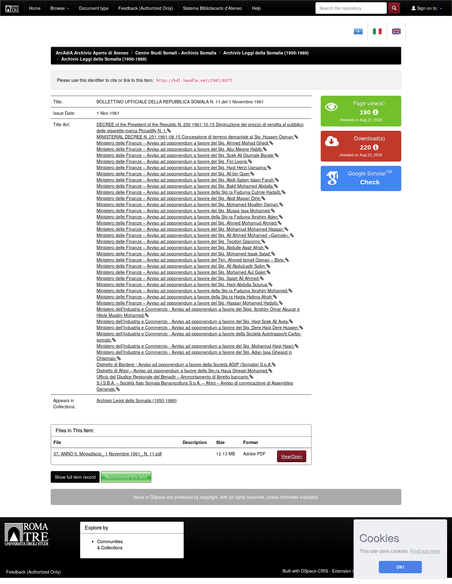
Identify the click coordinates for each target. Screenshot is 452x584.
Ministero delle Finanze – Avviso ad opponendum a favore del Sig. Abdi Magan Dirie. (179, 198)
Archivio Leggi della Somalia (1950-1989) (266, 53)
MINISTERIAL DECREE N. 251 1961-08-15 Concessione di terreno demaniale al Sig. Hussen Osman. (195, 137)
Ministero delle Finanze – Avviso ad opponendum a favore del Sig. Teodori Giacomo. (179, 241)
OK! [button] (400, 567)
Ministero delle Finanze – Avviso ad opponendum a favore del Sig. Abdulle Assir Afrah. (181, 247)
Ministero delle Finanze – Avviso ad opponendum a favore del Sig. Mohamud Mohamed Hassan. (190, 229)
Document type (94, 8)
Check (370, 182)
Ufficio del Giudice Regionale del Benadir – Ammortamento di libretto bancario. (173, 377)
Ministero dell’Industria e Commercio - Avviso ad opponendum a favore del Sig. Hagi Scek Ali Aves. (193, 321)
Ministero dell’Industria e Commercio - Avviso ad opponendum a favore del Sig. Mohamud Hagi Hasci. (196, 346)
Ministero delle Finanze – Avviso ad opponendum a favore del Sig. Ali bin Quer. (173, 173)
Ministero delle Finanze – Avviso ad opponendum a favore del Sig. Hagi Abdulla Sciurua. (182, 284)
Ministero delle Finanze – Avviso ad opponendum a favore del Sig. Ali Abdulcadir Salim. (181, 266)
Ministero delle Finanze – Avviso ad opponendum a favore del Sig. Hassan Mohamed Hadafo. (188, 303)
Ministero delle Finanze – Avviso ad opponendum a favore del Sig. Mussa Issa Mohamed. (184, 210)
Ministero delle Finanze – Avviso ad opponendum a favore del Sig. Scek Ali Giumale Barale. (186, 155)
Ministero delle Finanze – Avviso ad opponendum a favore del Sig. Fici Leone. (172, 161)
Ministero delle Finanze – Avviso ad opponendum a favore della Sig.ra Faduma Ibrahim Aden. (188, 217)
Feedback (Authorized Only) (145, 8)
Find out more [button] (425, 551)
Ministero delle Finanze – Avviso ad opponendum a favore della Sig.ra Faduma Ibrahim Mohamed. (192, 290)
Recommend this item (126, 477)
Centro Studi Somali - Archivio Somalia (175, 53)
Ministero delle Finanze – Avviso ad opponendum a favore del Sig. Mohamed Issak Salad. (184, 253)
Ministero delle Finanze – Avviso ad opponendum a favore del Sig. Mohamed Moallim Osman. (188, 204)
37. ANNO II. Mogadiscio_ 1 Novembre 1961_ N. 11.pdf (108, 453)
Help (256, 8)
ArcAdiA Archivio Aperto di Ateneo (92, 53)
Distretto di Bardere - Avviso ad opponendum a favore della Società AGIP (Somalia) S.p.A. (184, 364)
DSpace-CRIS (314, 571)
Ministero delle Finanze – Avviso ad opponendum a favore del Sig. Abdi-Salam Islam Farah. (186, 180)
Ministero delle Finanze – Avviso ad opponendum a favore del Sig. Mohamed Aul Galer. (182, 272)
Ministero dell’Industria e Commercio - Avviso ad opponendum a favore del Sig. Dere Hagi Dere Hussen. (198, 327)
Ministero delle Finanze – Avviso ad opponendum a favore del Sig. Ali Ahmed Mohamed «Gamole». (193, 235)
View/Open (291, 456)
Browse (58, 8)
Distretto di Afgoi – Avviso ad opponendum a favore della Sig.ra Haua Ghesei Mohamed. (182, 370)
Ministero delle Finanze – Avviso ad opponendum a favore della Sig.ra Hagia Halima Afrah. (185, 297)
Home (35, 8)
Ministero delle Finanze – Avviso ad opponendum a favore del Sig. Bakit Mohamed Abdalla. (185, 186)
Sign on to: (427, 8)
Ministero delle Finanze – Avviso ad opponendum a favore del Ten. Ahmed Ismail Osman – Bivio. (191, 260)
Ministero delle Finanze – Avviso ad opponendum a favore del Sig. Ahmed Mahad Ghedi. (183, 143)
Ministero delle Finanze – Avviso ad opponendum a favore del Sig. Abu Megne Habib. (180, 149)
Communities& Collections (110, 544)
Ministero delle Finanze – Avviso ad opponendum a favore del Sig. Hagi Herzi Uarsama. (182, 167)
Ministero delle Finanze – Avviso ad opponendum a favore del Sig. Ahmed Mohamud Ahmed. (187, 223)
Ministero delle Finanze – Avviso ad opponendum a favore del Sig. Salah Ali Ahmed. (178, 278)
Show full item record (75, 477)
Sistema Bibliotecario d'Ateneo (212, 8)
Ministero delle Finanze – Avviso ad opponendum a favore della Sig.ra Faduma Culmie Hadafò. (189, 192)
